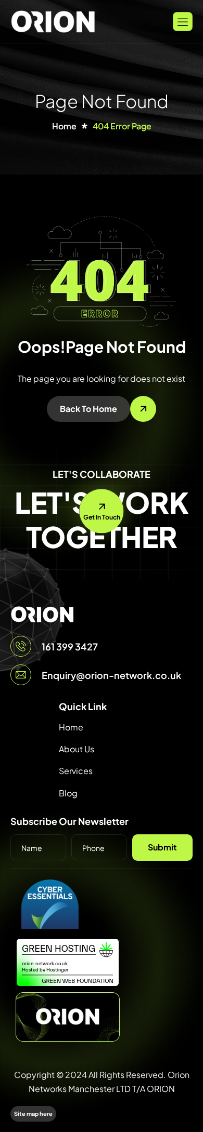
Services (76, 770)
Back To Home (88, 408)
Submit (162, 847)
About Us (76, 748)
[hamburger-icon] (183, 21)
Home (71, 727)
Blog (68, 793)
